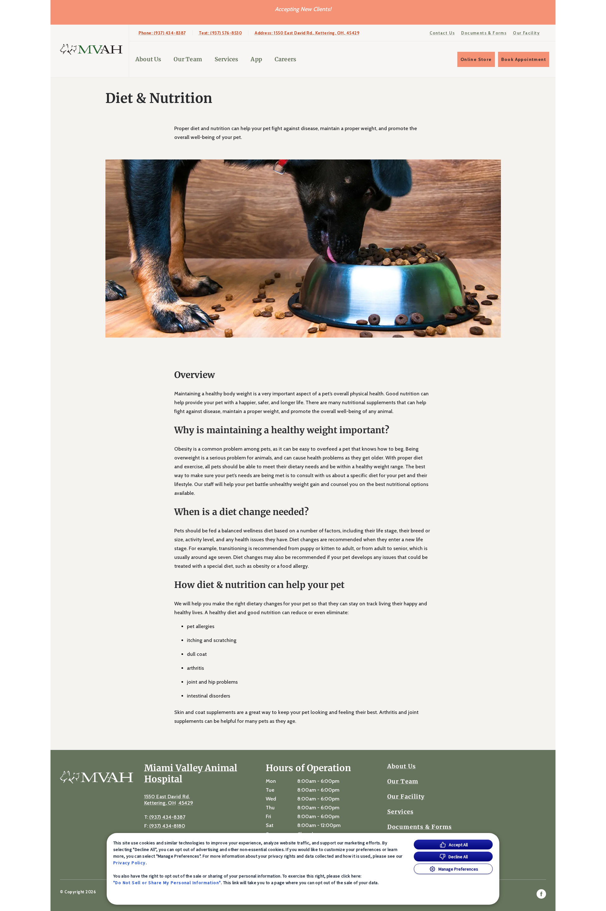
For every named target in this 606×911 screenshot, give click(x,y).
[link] (91, 49)
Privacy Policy (129, 863)
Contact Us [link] (442, 32)
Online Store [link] (476, 59)
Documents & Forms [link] (484, 32)
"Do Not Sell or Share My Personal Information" (167, 882)
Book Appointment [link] (523, 59)
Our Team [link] (188, 59)
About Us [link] (148, 59)
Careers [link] (285, 59)
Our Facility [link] (526, 32)
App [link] (256, 59)
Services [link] (226, 59)
